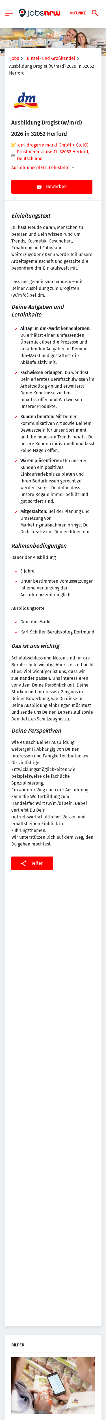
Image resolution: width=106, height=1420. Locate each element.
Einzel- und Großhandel (51, 58)
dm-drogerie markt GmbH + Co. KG (53, 145)
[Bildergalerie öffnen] (53, 1386)
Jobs (14, 58)
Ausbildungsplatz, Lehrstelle (40, 167)
